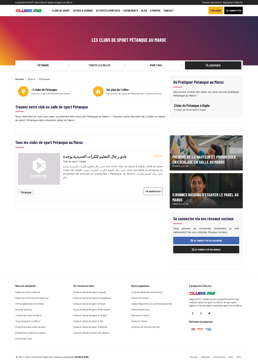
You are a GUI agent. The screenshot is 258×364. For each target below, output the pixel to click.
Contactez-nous (23, 338)
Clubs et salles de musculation (146, 292)
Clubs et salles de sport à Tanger (90, 315)
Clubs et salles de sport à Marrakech (91, 309)
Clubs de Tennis (139, 321)
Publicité (205, 357)
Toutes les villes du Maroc (28, 315)
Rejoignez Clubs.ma (233, 2)
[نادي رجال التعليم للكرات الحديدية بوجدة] (39, 168)
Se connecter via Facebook (207, 240)
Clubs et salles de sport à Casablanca (92, 298)
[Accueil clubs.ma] (28, 10)
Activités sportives (108, 10)
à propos (155, 10)
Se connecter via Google (207, 249)
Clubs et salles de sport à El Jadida (91, 332)
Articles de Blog (23, 309)
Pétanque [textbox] (43, 65)
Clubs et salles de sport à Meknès (90, 327)
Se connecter (233, 10)
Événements (130, 10)
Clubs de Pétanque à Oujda (192, 105)
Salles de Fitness (139, 298)
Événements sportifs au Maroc (30, 332)
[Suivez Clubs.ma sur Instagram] (200, 313)
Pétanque (26, 192)
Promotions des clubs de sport (30, 327)
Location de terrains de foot (145, 327)
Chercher (214, 65)
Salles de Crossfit (140, 315)
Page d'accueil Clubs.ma (27, 292)
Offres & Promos (83, 10)
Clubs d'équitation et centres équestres (151, 303)
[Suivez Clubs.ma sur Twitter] (209, 313)
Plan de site (219, 357)
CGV (238, 357)
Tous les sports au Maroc (28, 321)
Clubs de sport (61, 10)
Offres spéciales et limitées (29, 303)
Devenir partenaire (212, 2)
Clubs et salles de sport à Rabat (89, 303)
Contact (169, 10)
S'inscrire (215, 10)
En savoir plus (153, 191)
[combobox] (44, 65)
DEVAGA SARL (81, 357)
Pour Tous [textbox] (156, 65)
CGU (231, 357)
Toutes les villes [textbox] (99, 65)
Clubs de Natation (140, 309)
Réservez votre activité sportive (31, 298)
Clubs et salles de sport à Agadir (89, 292)
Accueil (194, 357)
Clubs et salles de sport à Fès (88, 321)
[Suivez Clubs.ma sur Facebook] (192, 313)
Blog (144, 10)
